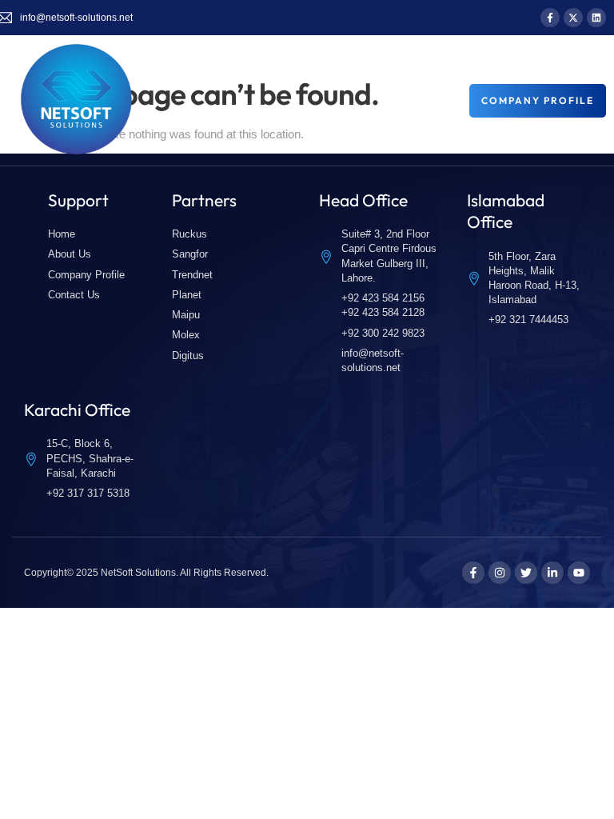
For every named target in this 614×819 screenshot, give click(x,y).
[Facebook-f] (550, 17)
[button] (436, 101)
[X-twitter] (573, 17)
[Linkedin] (596, 17)
